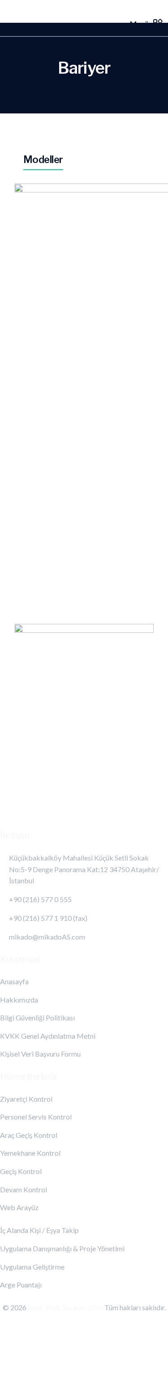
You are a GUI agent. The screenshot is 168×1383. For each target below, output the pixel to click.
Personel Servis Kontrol (36, 1116)
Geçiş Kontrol (21, 1171)
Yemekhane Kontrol (30, 1153)
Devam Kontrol (23, 1189)
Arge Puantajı (21, 1284)
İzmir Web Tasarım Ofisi (66, 1307)
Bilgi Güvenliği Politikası (37, 1017)
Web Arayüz (19, 1207)
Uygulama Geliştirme (32, 1266)
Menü (139, 23)
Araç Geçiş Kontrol (28, 1135)
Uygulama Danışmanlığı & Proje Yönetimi (62, 1248)
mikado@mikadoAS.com (47, 936)
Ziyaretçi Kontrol (26, 1099)
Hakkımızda (19, 999)
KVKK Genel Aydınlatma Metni (47, 1036)
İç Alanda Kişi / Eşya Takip (39, 1230)
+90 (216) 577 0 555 (40, 899)
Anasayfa (14, 981)
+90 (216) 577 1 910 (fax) (48, 918)
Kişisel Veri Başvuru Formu (40, 1053)
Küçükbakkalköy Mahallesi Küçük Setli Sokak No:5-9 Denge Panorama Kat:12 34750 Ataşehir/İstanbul (84, 869)
